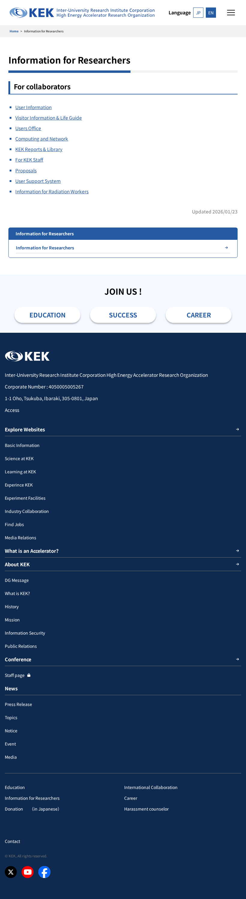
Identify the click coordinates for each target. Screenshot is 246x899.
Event (10, 744)
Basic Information (22, 445)
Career (130, 798)
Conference (18, 659)
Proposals (26, 170)
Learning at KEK (20, 472)
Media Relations (20, 537)
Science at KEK (19, 458)
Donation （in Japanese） (33, 809)
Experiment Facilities (25, 498)
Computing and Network (41, 138)
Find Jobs (14, 524)
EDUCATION (47, 314)
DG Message (17, 580)
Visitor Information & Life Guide (48, 117)
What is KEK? (17, 593)
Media (11, 757)
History (12, 606)
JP (198, 13)
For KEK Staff (29, 159)
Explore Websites (25, 429)
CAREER (199, 314)
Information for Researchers (45, 248)
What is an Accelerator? (31, 550)
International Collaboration (151, 787)
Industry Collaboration (27, 511)
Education (15, 787)
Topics (11, 717)
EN (211, 13)
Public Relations (21, 646)
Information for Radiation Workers (51, 191)
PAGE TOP (234, 332)
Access (12, 409)
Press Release (18, 704)
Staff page (15, 675)
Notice (11, 731)
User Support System (38, 180)
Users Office (28, 128)
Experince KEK (19, 485)
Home (14, 31)
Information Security (25, 633)
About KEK (17, 564)
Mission (12, 620)
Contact (12, 841)
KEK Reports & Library (38, 149)
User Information (33, 107)
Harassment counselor (146, 809)
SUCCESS (123, 314)
